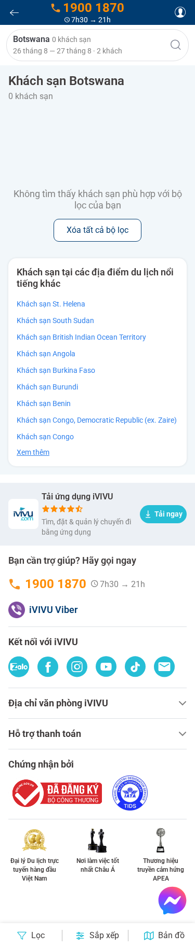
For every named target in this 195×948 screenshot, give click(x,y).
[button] (97, 45)
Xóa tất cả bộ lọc (97, 230)
